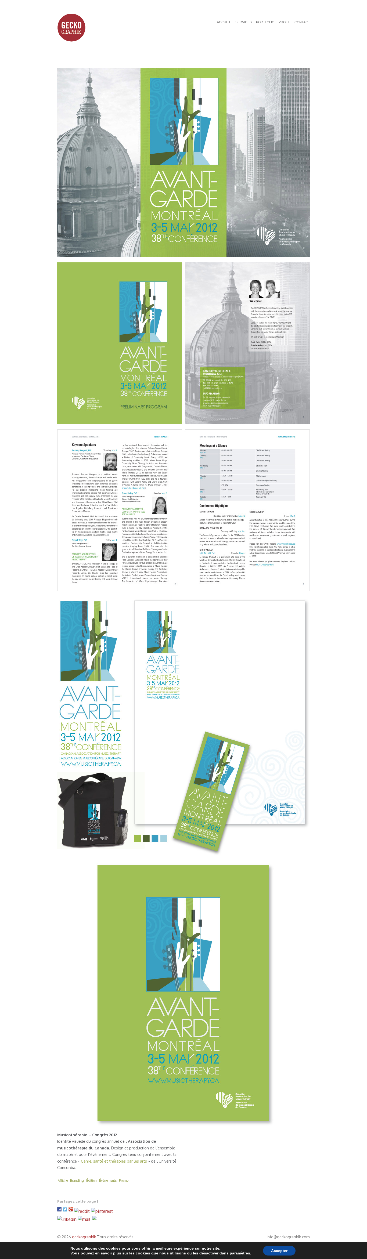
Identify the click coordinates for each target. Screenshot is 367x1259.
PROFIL (284, 22)
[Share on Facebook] (60, 1211)
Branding (77, 1180)
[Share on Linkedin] (67, 1219)
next (304, 58)
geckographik (84, 1236)
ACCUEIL (224, 22)
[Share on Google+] (71, 1211)
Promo (123, 1180)
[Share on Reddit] (82, 1211)
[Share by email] (84, 1219)
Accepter (279, 1251)
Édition (91, 1180)
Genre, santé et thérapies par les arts (114, 1161)
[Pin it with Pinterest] (102, 1211)
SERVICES (243, 22)
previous (295, 58)
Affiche (63, 1180)
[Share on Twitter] (66, 1211)
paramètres (240, 1253)
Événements (108, 1180)
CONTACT (302, 22)
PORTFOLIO (265, 22)
